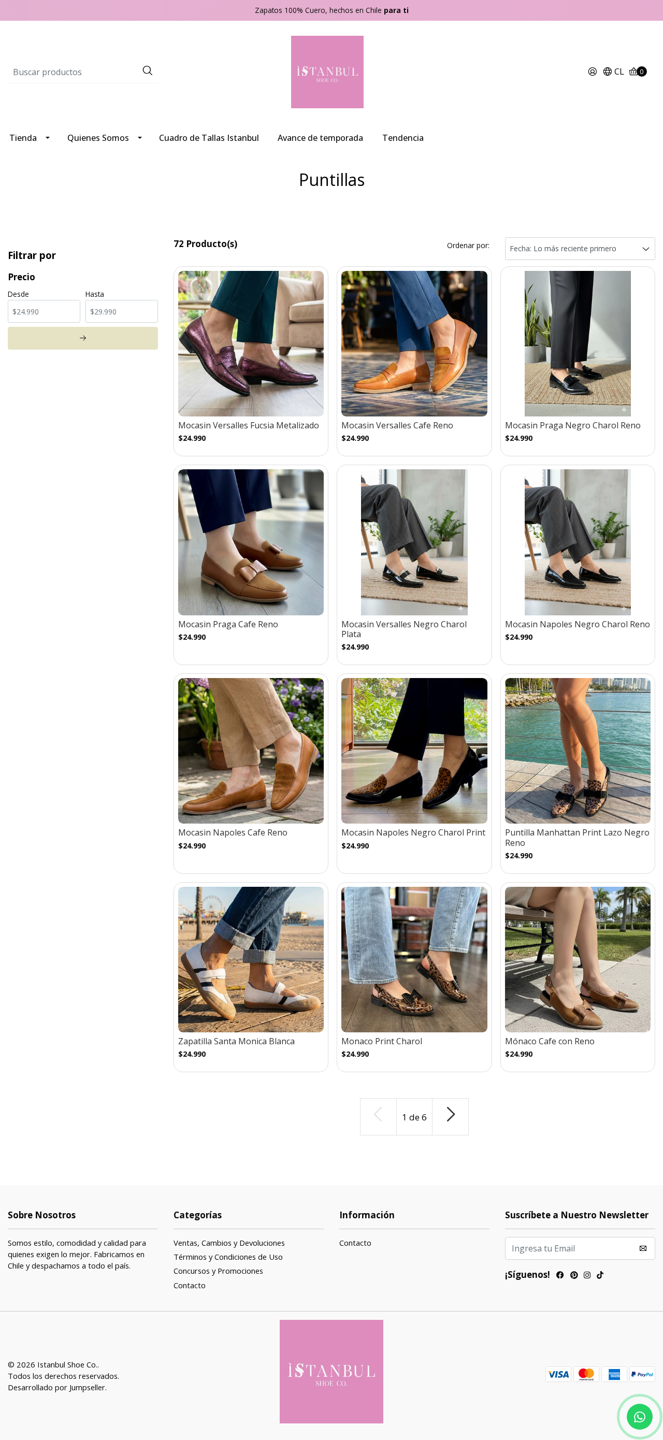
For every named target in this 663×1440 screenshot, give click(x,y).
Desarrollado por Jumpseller (56, 1387)
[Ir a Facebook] (560, 1276)
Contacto (190, 1285)
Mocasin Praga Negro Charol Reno (573, 425)
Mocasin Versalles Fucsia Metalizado (248, 425)
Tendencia (403, 137)
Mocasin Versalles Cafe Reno (397, 425)
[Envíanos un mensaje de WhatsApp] (640, 1417)
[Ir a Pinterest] (574, 1276)
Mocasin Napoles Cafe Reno (232, 833)
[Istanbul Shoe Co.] (331, 71)
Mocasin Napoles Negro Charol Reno (577, 624)
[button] (613, 72)
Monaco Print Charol (381, 1041)
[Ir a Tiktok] (600, 1276)
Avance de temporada (320, 137)
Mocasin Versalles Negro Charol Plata (404, 629)
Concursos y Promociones (218, 1270)
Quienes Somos (98, 137)
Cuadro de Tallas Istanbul (209, 137)
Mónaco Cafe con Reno (550, 1041)
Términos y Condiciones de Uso (228, 1256)
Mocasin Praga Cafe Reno (228, 624)
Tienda (23, 137)
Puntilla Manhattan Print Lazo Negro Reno (577, 837)
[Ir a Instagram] (587, 1276)
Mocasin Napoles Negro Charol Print (413, 833)
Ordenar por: (468, 245)
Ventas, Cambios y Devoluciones (229, 1242)
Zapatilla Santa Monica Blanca (236, 1041)
